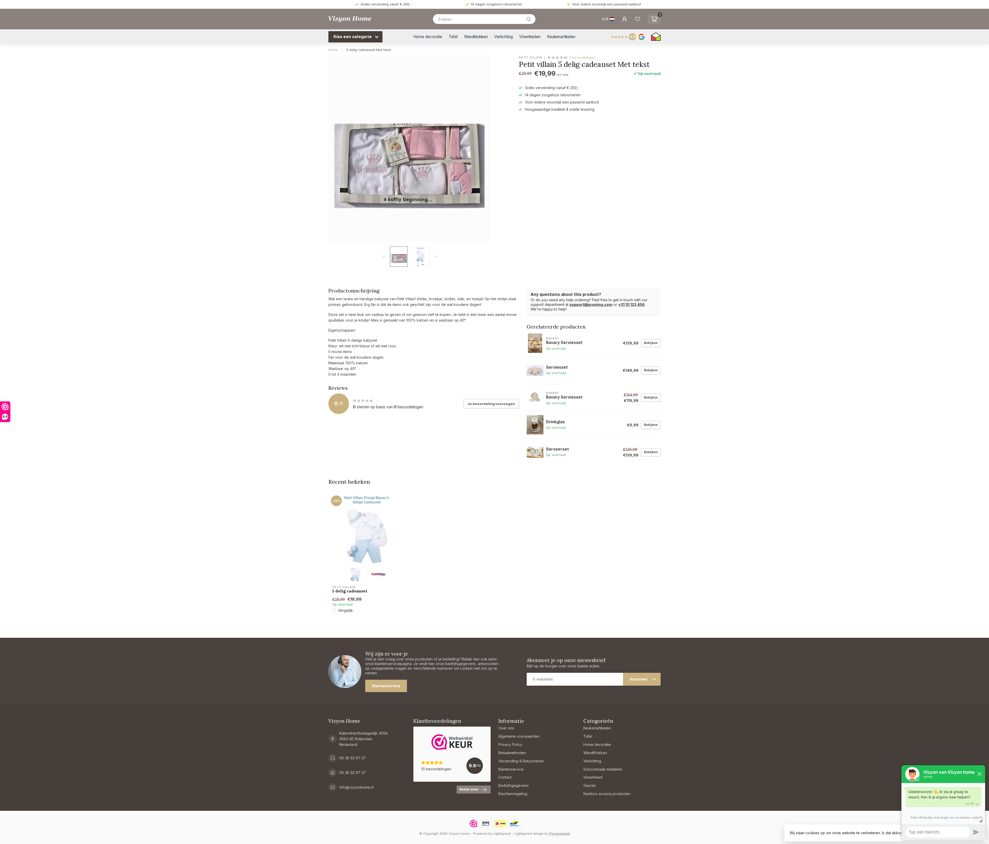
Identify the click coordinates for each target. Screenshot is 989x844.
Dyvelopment (559, 834)
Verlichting (503, 36)
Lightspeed (502, 834)
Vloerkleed (592, 777)
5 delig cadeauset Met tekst (368, 50)
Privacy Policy (510, 744)
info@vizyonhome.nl (356, 787)
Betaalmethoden (512, 753)
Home (333, 50)
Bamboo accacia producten (606, 793)
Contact (504, 777)
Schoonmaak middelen (602, 769)
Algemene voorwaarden (519, 736)
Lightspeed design (528, 834)
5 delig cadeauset (349, 591)
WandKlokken (595, 753)
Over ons (506, 728)
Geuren (589, 785)
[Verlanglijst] (637, 19)
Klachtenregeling (512, 793)
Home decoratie (427, 36)
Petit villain (530, 57)
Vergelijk (345, 610)
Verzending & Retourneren (521, 761)
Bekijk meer (469, 789)
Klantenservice (386, 686)
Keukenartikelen (561, 36)
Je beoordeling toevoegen (491, 404)
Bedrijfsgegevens (513, 785)
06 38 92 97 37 (352, 758)
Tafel (453, 36)
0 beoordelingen (582, 57)
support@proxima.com (590, 304)
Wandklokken (476, 36)
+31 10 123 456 (631, 304)
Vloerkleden (530, 36)
